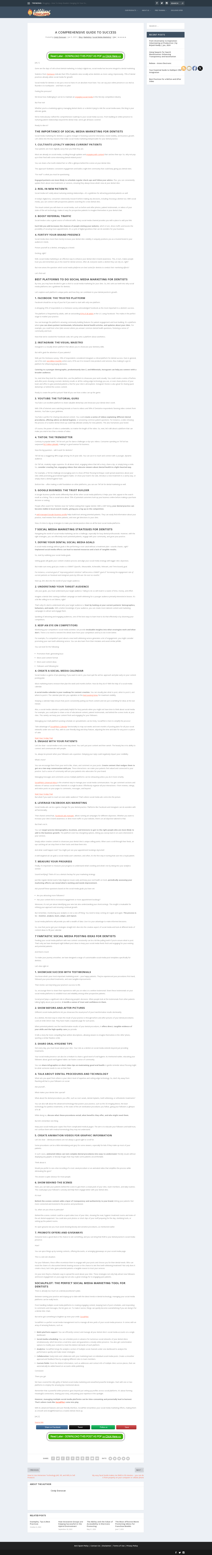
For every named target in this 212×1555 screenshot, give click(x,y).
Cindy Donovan (60, 37)
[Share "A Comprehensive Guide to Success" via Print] (97, 1458)
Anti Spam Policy (81, 1546)
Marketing (87, 37)
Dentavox (51, 74)
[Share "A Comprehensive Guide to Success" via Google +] (62, 1458)
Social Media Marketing (101, 37)
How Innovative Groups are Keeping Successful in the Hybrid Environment (70, 1524)
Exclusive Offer (177, 10)
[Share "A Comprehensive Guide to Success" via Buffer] (82, 1458)
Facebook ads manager (64, 816)
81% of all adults (86, 313)
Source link (39, 1422)
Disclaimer (106, 1546)
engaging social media (84, 97)
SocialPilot (84, 1316)
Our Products (130, 10)
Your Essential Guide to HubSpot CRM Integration (165, 71)
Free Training (160, 10)
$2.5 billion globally (50, 444)
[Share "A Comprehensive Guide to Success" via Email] (92, 1458)
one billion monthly (54, 361)
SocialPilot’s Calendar (58, 726)
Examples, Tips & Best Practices (40, 1523)
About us (145, 10)
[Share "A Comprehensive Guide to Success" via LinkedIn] (77, 1458)
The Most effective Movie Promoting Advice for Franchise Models (127, 1524)
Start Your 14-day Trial (44, 738)
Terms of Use (119, 1546)
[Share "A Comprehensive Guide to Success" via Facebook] (53, 1458)
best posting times (90, 695)
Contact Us (95, 1546)
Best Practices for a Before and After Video (165, 80)
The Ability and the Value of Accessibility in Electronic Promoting (100, 1524)
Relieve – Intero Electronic (160, 63)
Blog (80, 37)
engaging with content (95, 154)
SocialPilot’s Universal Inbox (46, 782)
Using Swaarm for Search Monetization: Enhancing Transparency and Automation (162, 54)
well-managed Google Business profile (51, 514)
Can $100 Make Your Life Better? (55, 3)
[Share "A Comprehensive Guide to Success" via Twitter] (57, 1458)
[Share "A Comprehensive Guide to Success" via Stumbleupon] (87, 1458)
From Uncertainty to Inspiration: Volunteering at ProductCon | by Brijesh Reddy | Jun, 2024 (163, 43)
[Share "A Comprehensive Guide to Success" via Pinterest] (72, 1458)
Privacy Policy (132, 1546)
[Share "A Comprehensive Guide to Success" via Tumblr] (67, 1458)
